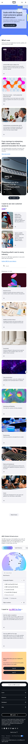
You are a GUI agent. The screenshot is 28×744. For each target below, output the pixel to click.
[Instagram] (8, 728)
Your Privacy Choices (16, 735)
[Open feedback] (26, 372)
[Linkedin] (6, 728)
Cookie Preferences (6, 737)
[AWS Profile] (25, 2)
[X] (2, 728)
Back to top (13, 732)
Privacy (3, 735)
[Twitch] (10, 728)
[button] (14, 514)
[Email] (17, 728)
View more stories (6, 154)
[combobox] (4, 209)
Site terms (8, 735)
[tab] (7, 547)
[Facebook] (4, 728)
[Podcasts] (15, 728)
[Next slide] (18, 197)
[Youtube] (13, 728)
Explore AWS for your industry (9, 261)
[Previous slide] (9, 197)
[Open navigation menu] (2, 2)
